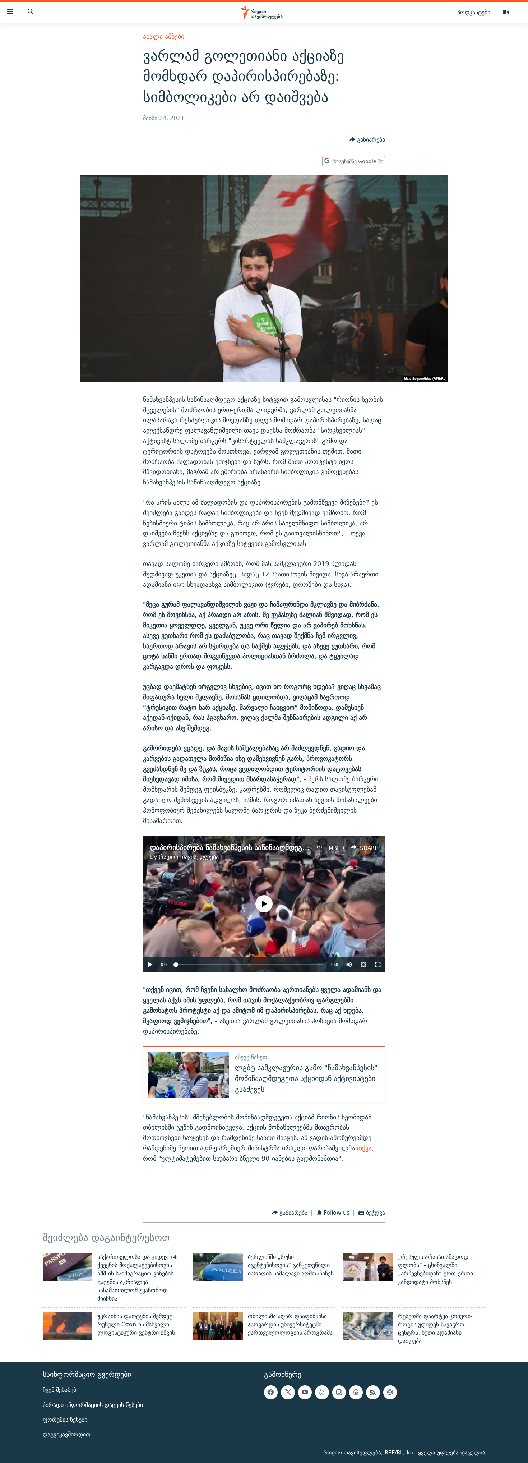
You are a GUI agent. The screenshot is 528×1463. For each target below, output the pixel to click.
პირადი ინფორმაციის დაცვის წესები (93, 1404)
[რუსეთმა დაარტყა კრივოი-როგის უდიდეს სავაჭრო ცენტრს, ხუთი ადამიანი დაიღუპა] (368, 1326)
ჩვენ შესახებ (59, 1389)
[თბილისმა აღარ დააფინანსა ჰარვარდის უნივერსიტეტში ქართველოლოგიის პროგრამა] (218, 1326)
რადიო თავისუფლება (189, 857)
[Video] (506, 12)
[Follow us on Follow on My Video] (322, 1392)
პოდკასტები (473, 12)
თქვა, (365, 1148)
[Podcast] (390, 1392)
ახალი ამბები (163, 36)
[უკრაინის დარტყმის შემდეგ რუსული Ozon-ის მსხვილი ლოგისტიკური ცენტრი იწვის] (67, 1326)
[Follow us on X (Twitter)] (288, 1392)
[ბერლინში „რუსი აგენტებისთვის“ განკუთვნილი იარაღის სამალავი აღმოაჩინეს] (218, 1267)
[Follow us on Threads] (356, 1392)
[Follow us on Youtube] (305, 1392)
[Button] (367, 139)
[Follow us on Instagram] (339, 1392)
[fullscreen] (378, 964)
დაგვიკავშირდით (67, 1434)
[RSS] (373, 1392)
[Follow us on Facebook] (271, 1392)
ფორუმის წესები (65, 1419)
